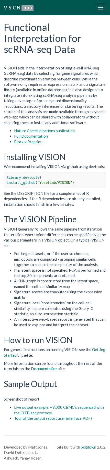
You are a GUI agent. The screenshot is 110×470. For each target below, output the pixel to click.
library (14, 177)
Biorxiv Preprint (28, 141)
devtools (31, 177)
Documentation (44, 368)
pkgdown (88, 447)
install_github (21, 182)
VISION (12, 7)
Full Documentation (31, 136)
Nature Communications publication (44, 130)
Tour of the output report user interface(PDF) (53, 418)
